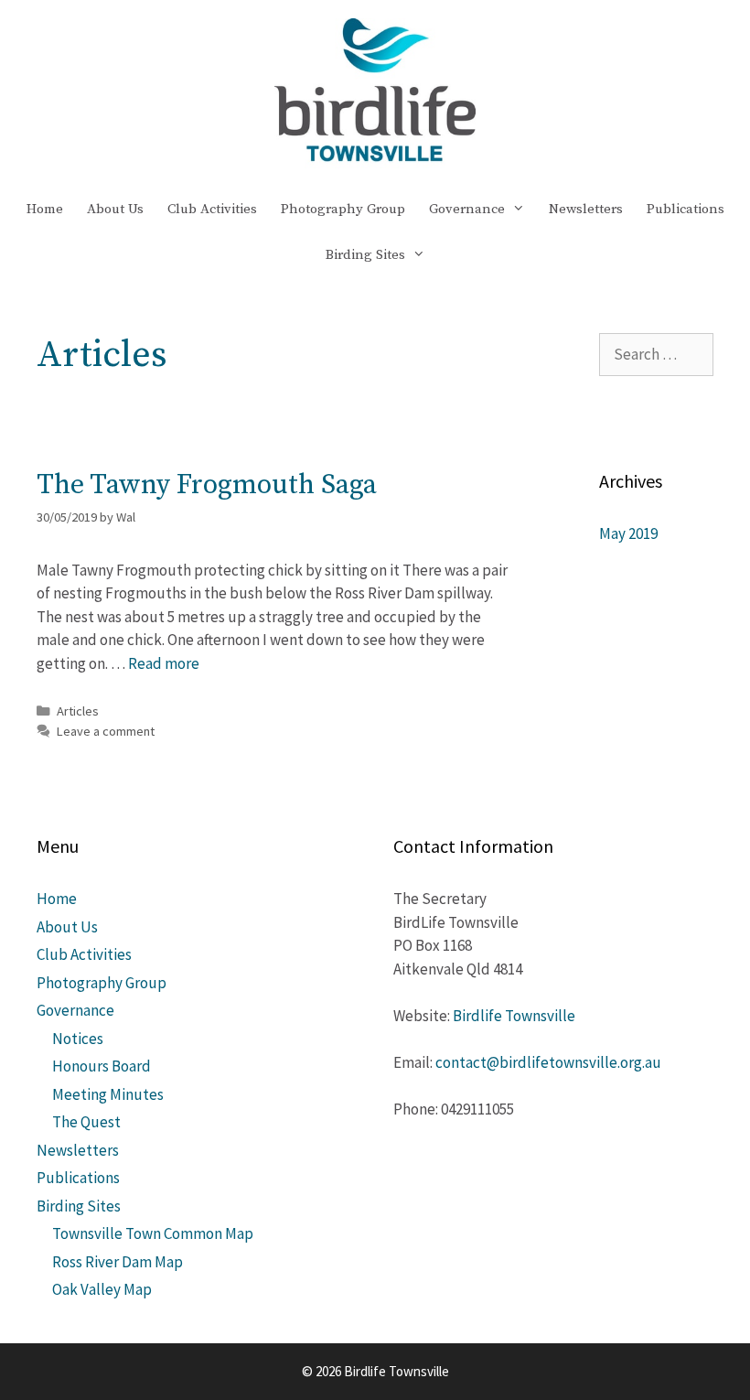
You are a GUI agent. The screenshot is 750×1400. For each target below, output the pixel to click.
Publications (685, 209)
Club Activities (212, 209)
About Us (115, 209)
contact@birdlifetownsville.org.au (548, 1062)
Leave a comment (106, 731)
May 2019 (628, 533)
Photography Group (343, 209)
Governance (467, 209)
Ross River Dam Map (117, 1262)
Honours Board (101, 1066)
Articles (78, 711)
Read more (163, 663)
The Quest (86, 1122)
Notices (77, 1038)
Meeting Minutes (108, 1094)
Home (45, 209)
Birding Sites (365, 255)
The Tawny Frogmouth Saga (207, 485)
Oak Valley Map (102, 1289)
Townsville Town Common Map (152, 1233)
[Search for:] (656, 354)
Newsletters (586, 209)
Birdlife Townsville (514, 1016)
